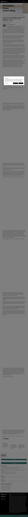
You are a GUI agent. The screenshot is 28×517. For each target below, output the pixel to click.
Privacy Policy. (20, 81)
